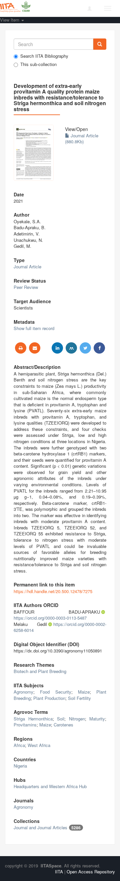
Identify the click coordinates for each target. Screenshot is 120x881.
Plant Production (49, 698)
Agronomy (23, 692)
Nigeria (20, 766)
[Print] (20, 348)
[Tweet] (85, 348)
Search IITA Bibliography (44, 56)
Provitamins (25, 724)
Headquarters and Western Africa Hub (50, 786)
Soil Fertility (79, 698)
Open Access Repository (91, 871)
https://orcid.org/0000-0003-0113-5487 (50, 618)
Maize (84, 692)
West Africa (39, 745)
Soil (60, 718)
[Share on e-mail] (34, 348)
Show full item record (34, 328)
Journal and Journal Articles (40, 827)
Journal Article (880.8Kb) (81, 138)
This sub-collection (38, 64)
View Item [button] (10, 20)
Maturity (97, 718)
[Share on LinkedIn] (57, 348)
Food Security (55, 692)
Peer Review (26, 287)
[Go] (99, 44)
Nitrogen (77, 718)
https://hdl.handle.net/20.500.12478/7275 (53, 591)
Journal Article (27, 266)
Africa (19, 745)
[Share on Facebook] (99, 348)
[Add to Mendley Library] (71, 348)
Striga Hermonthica (33, 718)
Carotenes (63, 724)
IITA (59, 871)
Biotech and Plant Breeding (40, 671)
